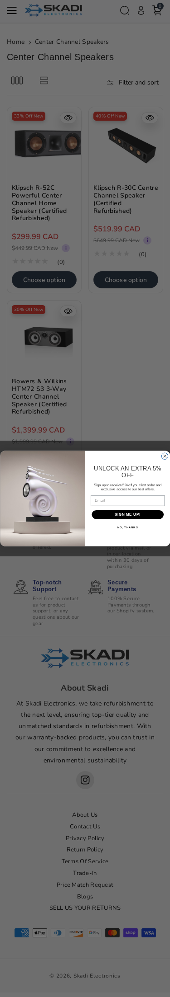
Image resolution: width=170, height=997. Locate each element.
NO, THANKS (127, 527)
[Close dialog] (164, 456)
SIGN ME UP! (127, 514)
